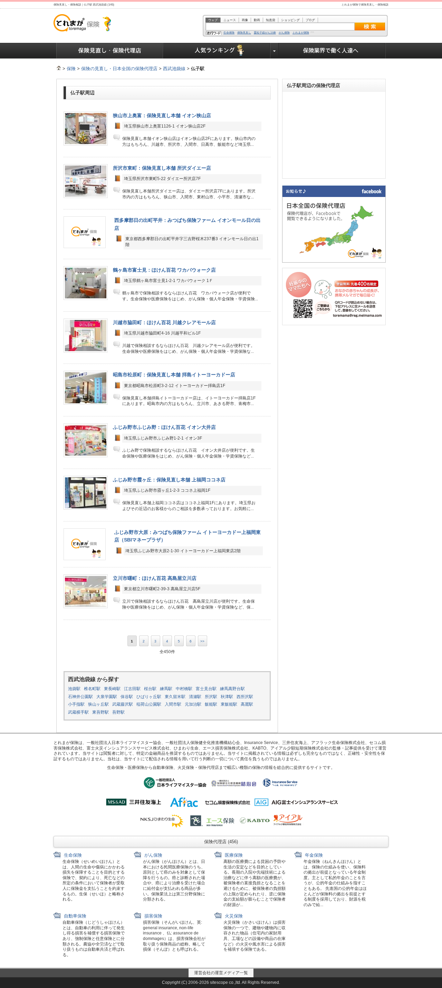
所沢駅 (211, 696)
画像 (245, 20)
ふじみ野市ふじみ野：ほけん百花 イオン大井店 (164, 427)
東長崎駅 (112, 688)
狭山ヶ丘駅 (98, 704)
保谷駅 (127, 696)
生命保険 (228, 32)
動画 (257, 20)
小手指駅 (76, 704)
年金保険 (313, 855)
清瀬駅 (195, 696)
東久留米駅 (175, 696)
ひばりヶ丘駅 (148, 696)
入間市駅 (173, 704)
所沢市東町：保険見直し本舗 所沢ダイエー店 (162, 168)
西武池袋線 (174, 68)
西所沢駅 (245, 696)
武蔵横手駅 (78, 712)
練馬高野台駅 (232, 688)
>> (202, 641)
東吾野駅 (100, 712)
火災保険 (233, 916)
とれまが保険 (300, 32)
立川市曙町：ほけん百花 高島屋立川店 (154, 578)
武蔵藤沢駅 (122, 704)
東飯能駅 (229, 704)
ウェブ (213, 20)
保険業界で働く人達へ (332, 51)
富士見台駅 (206, 688)
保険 (71, 68)
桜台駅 (150, 688)
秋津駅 (227, 696)
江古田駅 (132, 688)
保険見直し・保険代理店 (109, 51)
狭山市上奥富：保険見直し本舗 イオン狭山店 (162, 115)
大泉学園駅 (106, 696)
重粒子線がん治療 (265, 32)
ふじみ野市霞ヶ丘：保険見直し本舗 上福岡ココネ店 (169, 479)
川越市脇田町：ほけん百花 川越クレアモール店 (164, 322)
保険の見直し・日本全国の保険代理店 (119, 68)
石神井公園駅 (80, 696)
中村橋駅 (184, 688)
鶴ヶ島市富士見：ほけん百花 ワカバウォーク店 (164, 270)
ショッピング (290, 20)
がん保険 (284, 32)
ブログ (310, 20)
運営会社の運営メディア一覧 (221, 972)
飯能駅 (211, 704)
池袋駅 (74, 688)
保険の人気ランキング (216, 51)
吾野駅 (118, 712)
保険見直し (244, 32)
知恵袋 (270, 20)
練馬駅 (166, 688)
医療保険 (233, 855)
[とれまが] (58, 68)
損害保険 (152, 916)
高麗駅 (247, 704)
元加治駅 (193, 704)
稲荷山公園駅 (148, 704)
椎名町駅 (92, 688)
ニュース (229, 20)
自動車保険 (74, 916)
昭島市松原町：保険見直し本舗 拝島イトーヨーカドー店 (174, 374)
